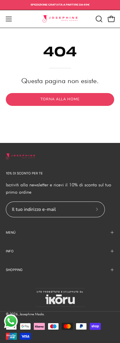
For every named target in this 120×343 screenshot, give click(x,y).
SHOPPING (14, 270)
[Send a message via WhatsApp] (11, 321)
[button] (98, 19)
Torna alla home (60, 99)
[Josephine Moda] (60, 19)
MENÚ (10, 232)
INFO (10, 251)
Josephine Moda (32, 314)
